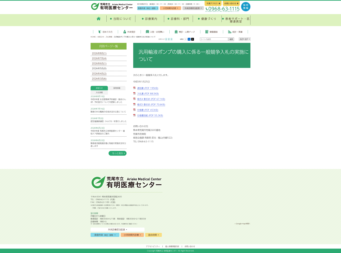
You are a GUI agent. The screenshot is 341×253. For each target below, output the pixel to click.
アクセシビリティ (153, 246)
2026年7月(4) (99, 58)
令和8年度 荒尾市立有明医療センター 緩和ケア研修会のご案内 (108, 132)
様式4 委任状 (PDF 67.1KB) (151, 99)
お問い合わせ (190, 246)
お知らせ (101, 37)
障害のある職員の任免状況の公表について (108, 111)
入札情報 (109, 37)
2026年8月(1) (99, 53)
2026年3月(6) (99, 78)
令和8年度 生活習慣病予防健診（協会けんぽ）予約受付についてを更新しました (108, 100)
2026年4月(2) (99, 73)
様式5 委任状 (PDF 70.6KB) (151, 104)
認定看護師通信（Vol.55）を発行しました (109, 121)
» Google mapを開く (242, 223)
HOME (93, 37)
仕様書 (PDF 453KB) (147, 110)
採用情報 (116, 88)
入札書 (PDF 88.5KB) (148, 93)
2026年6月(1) (99, 63)
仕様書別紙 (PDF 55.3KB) (150, 115)
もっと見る (117, 153)
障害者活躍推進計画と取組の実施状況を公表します (108, 144)
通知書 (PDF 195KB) (147, 88)
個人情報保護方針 (172, 246)
